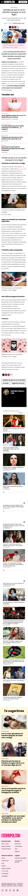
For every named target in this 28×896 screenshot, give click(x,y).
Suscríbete (23, 2)
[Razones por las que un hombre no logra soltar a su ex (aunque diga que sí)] (14, 749)
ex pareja (21, 169)
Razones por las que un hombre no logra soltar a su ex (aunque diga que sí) (12, 763)
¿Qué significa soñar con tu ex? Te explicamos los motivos (13, 116)
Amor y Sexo (14, 7)
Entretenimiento (5, 124)
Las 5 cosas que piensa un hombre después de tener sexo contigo (12, 735)
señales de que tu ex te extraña (14, 380)
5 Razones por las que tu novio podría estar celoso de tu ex (12, 138)
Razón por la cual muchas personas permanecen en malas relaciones (13, 148)
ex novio (6, 383)
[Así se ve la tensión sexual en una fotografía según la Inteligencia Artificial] (14, 777)
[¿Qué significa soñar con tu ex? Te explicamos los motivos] (14, 104)
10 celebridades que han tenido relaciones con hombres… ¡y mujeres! (12, 127)
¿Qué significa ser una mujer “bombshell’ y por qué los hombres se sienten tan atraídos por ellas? (13, 819)
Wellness (3, 145)
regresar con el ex (18, 383)
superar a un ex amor (12, 83)
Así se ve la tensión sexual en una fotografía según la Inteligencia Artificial (13, 790)
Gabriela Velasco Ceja (18, 23)
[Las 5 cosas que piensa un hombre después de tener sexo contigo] (14, 722)
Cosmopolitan (14, 119)
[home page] (9, 2)
